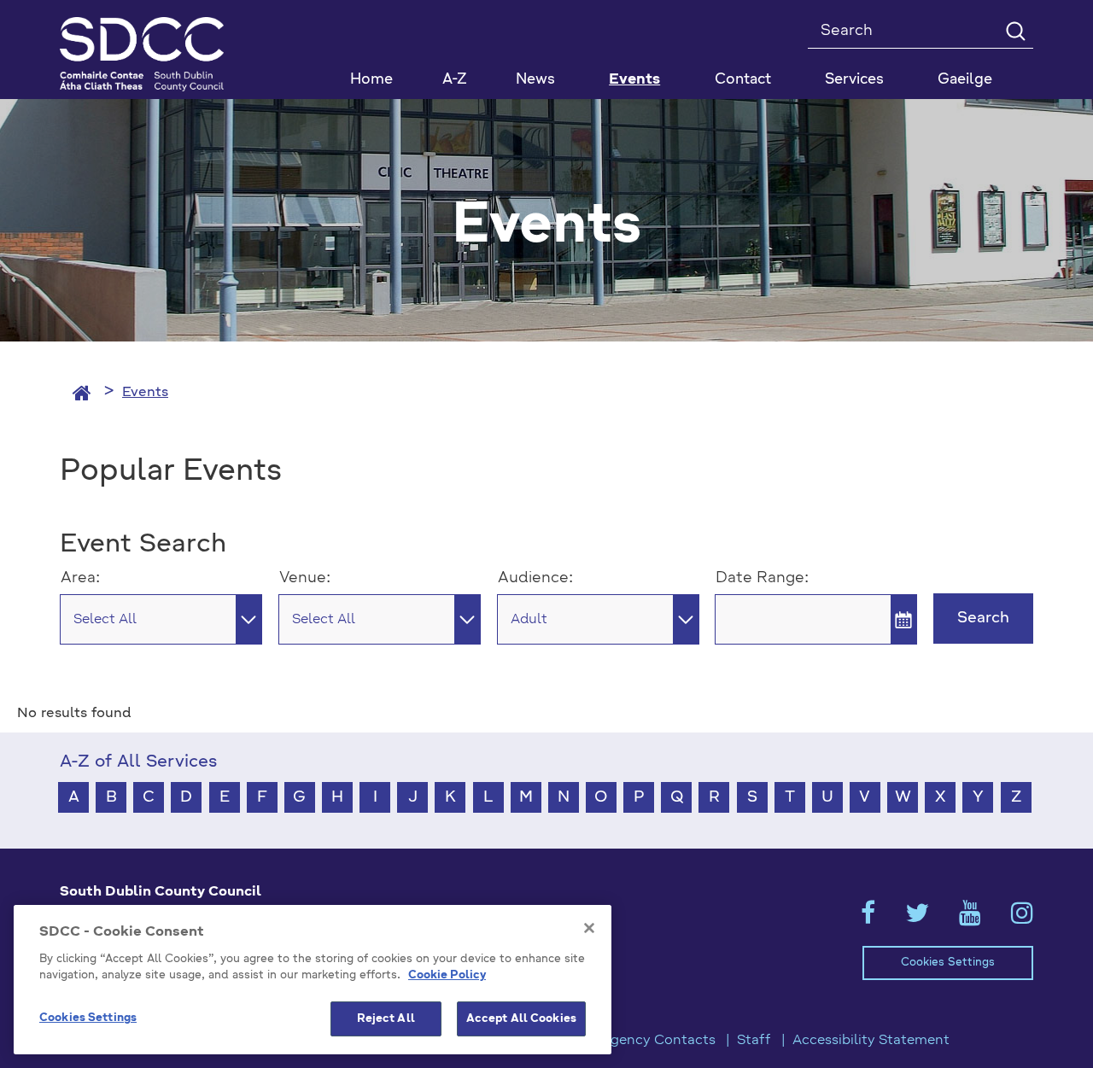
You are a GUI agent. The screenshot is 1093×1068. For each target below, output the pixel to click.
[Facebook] (868, 918)
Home (371, 80)
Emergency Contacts (646, 1041)
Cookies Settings (948, 962)
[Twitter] (917, 918)
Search (983, 618)
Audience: (535, 578)
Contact (743, 80)
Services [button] (854, 80)
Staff (754, 1041)
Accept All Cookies (521, 1018)
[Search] (1015, 30)
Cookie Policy (447, 976)
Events (145, 393)
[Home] (82, 393)
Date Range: (762, 578)
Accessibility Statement (871, 1041)
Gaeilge (965, 80)
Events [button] (634, 80)
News (535, 80)
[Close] (589, 928)
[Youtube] (970, 918)
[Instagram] (1022, 918)
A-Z (454, 80)
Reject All (386, 1018)
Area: (80, 578)
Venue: (304, 578)
